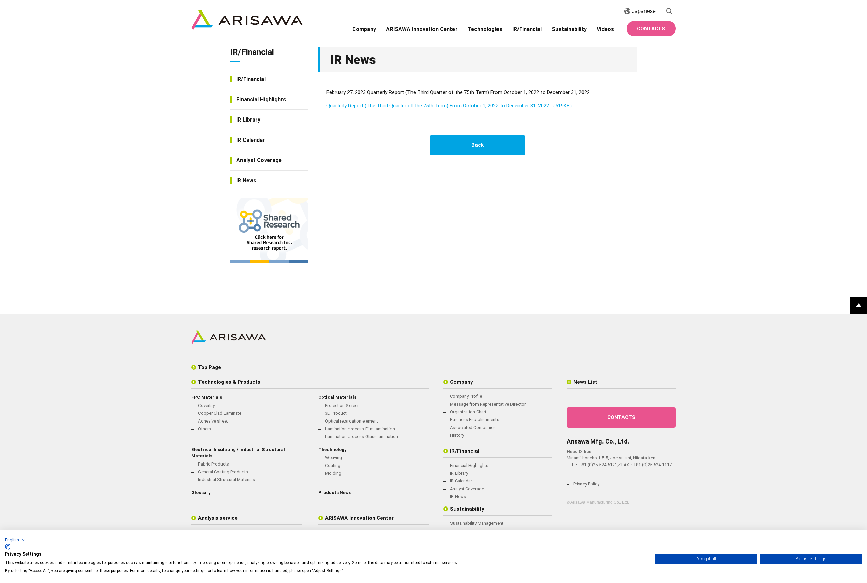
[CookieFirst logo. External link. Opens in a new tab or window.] (7, 547)
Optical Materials (337, 397)
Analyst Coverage (259, 160)
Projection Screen (342, 405)
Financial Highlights (261, 99)
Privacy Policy (586, 484)
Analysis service (218, 518)
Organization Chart (468, 411)
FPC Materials (206, 397)
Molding (333, 473)
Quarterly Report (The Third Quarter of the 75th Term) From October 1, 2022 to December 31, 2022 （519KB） (450, 106)
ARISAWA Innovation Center (422, 29)
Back (477, 145)
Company (364, 29)
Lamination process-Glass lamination (361, 436)
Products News (334, 492)
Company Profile (466, 396)
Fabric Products (213, 464)
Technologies (485, 29)
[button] (15, 540)
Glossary (201, 492)
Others (204, 428)
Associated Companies (473, 427)
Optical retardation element (351, 421)
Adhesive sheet (213, 421)
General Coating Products (223, 471)
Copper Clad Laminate (219, 413)
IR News (246, 180)
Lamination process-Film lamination (360, 428)
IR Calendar (250, 140)
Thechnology (332, 449)
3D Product (336, 413)
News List (585, 382)
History (457, 435)
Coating (332, 465)
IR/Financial (527, 29)
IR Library (248, 119)
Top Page (209, 367)
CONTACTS (651, 29)
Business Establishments (474, 419)
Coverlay (206, 405)
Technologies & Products (229, 382)
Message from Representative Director (488, 404)
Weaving (333, 457)
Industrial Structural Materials (226, 479)
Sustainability (569, 29)
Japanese (644, 11)
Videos (605, 29)
